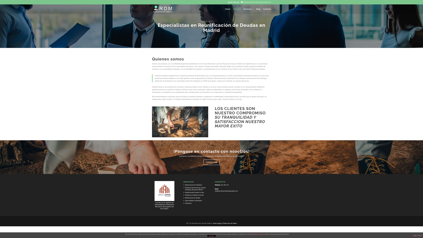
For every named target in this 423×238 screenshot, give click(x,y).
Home (227, 9)
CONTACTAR (211, 162)
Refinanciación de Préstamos (193, 185)
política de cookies (258, 234)
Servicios (247, 9)
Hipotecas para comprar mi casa (194, 192)
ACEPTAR (211, 236)
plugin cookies (417, 235)
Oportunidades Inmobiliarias (193, 201)
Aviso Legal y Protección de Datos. (225, 223)
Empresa (237, 9)
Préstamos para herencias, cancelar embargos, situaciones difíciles (195, 189)
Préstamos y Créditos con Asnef (194, 195)
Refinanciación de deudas (192, 198)
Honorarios (188, 203)
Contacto (267, 9)
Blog (258, 9)
